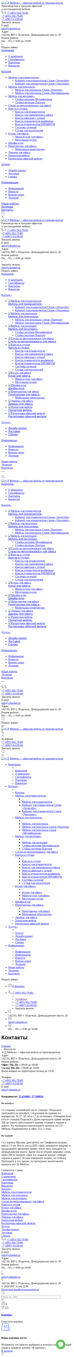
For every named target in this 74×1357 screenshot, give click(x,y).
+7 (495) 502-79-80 (17, 12)
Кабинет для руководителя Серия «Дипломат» (42, 83)
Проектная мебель (19, 155)
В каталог (7, 1350)
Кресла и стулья (18, 108)
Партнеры (14, 62)
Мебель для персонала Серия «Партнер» (39, 89)
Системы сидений (25, 127)
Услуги (5, 164)
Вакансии (14, 65)
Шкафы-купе (16, 142)
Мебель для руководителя (23, 77)
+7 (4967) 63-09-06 (12, 19)
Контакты (7, 209)
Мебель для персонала (21, 86)
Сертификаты (16, 59)
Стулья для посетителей (29, 130)
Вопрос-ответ (16, 194)
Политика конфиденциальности (20, 1289)
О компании (15, 56)
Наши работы (10, 203)
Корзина (6, 1314)
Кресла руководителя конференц (34, 121)
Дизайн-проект (17, 170)
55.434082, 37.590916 (31, 1096)
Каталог (6, 71)
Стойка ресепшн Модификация (33, 99)
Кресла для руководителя (30, 111)
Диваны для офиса (19, 152)
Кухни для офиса (18, 133)
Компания (7, 50)
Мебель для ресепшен (21, 96)
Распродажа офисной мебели (25, 158)
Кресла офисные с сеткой (30, 118)
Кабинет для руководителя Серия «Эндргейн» (42, 80)
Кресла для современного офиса (34, 114)
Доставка (13, 173)
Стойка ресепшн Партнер (30, 102)
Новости (13, 191)
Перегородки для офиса (22, 146)
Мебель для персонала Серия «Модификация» (42, 93)
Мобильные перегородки (30, 149)
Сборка (12, 176)
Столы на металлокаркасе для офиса (29, 105)
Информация (9, 182)
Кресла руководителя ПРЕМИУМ (35, 124)
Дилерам (13, 197)
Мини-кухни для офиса (29, 136)
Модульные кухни (26, 139)
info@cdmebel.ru (10, 28)
